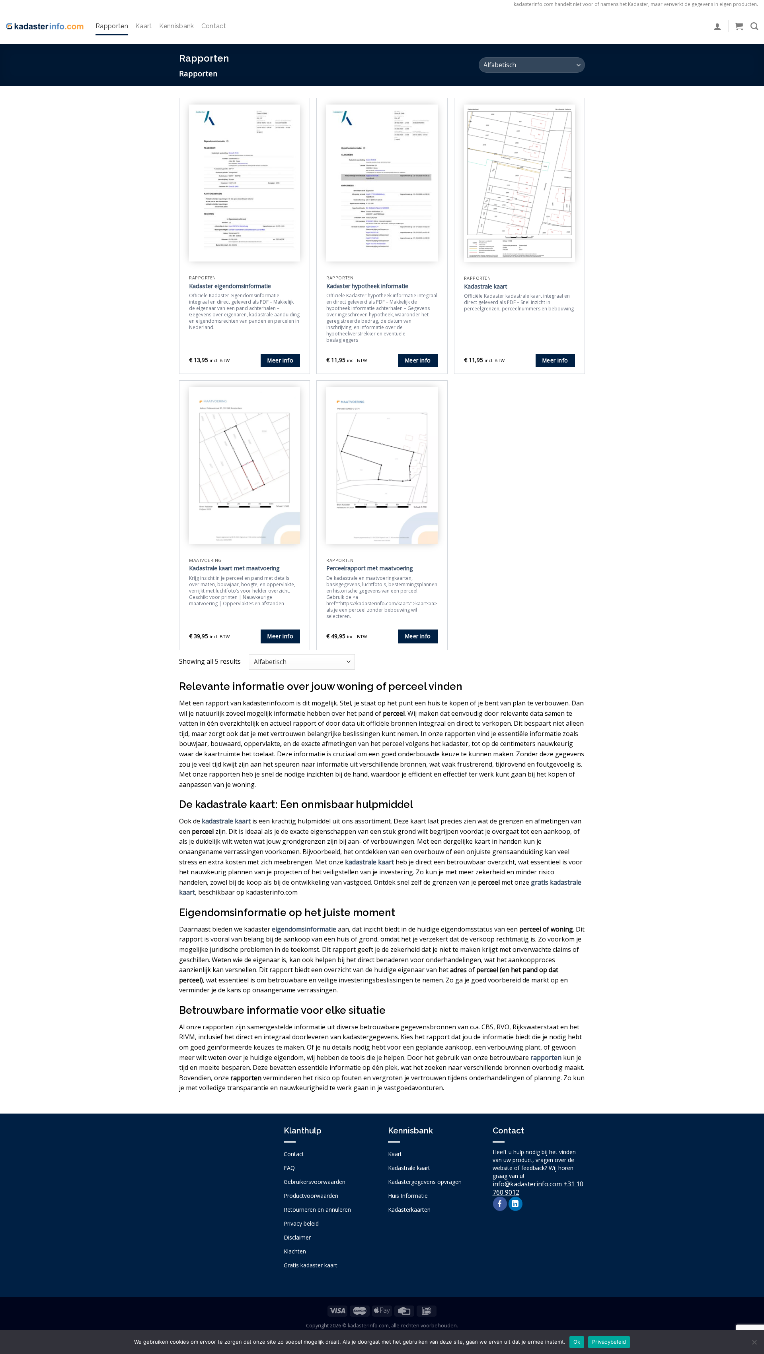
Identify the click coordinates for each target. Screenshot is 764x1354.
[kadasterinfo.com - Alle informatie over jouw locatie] (45, 26)
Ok (577, 1342)
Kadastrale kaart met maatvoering (234, 568)
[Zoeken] (754, 26)
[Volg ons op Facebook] (500, 1204)
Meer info (280, 360)
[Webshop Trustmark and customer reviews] (225, 1193)
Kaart (143, 26)
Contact (213, 26)
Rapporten (112, 26)
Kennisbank (176, 26)
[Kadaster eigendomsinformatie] (244, 183)
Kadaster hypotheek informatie (367, 286)
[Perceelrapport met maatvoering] (381, 465)
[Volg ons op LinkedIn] (515, 1204)
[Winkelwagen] (739, 26)
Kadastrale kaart (485, 286)
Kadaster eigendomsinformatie (230, 286)
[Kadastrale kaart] (519, 183)
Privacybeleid (609, 1342)
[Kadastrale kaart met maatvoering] (244, 465)
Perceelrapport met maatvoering (369, 568)
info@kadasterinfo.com (527, 1184)
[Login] (717, 26)
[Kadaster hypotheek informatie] (381, 183)
